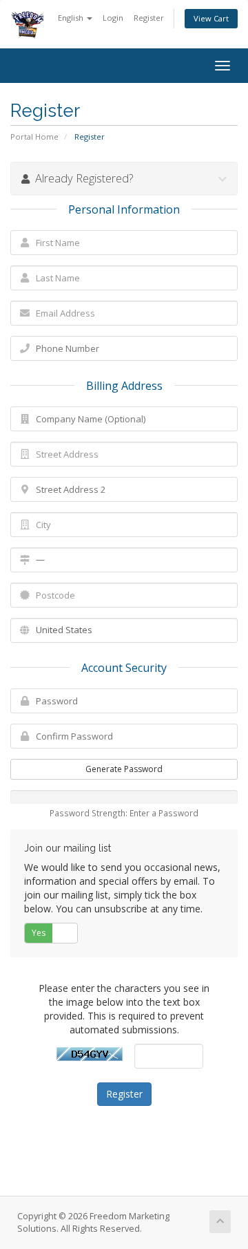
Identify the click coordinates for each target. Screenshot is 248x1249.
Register (149, 17)
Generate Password (124, 769)
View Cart (211, 18)
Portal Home (34, 136)
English (71, 17)
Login (113, 17)
